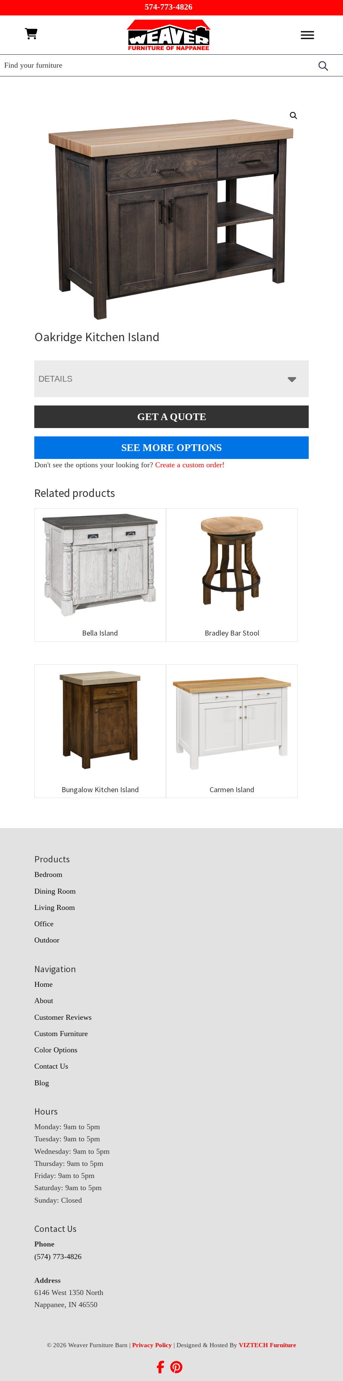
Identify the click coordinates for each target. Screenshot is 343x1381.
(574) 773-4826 (58, 1256)
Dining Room (55, 891)
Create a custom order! (190, 465)
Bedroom (48, 874)
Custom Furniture (61, 1033)
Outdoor (46, 940)
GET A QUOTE (171, 416)
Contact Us (51, 1066)
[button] (293, 115)
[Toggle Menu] (307, 35)
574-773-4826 (168, 6)
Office (44, 924)
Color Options (55, 1050)
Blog (41, 1083)
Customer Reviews (63, 1017)
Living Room (54, 907)
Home (43, 984)
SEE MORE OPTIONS (171, 447)
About (43, 1000)
